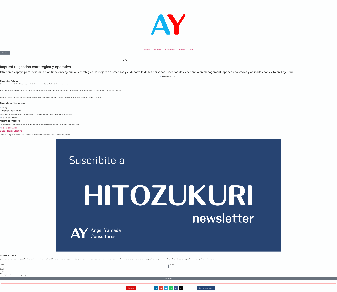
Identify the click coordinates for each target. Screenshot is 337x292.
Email (2, 269)
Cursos (190, 49)
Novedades (157, 49)
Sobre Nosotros (170, 49)
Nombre (3, 264)
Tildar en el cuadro (6, 274)
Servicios (182, 49)
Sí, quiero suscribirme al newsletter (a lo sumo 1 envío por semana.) (24, 276)
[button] (156, 288)
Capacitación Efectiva (11, 131)
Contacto (147, 49)
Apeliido (171, 264)
